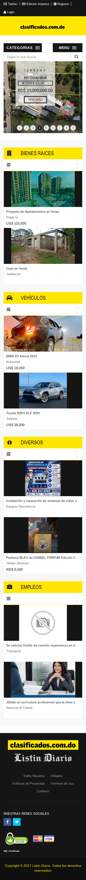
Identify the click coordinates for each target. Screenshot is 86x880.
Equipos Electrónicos (21, 506)
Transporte (13, 651)
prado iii (12, 217)
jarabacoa (13, 274)
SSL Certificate (12, 851)
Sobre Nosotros (34, 776)
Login (10, 12)
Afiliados (57, 776)
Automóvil (13, 362)
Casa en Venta (16, 268)
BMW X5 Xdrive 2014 (21, 356)
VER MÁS (35, 100)
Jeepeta (11, 418)
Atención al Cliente (19, 708)
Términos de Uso (62, 783)
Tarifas (12, 4)
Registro (62, 4)
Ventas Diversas (17, 563)
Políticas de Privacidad (28, 783)
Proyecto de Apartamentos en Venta (32, 211)
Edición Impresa (37, 4)
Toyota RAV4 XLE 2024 (23, 413)
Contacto (43, 791)
